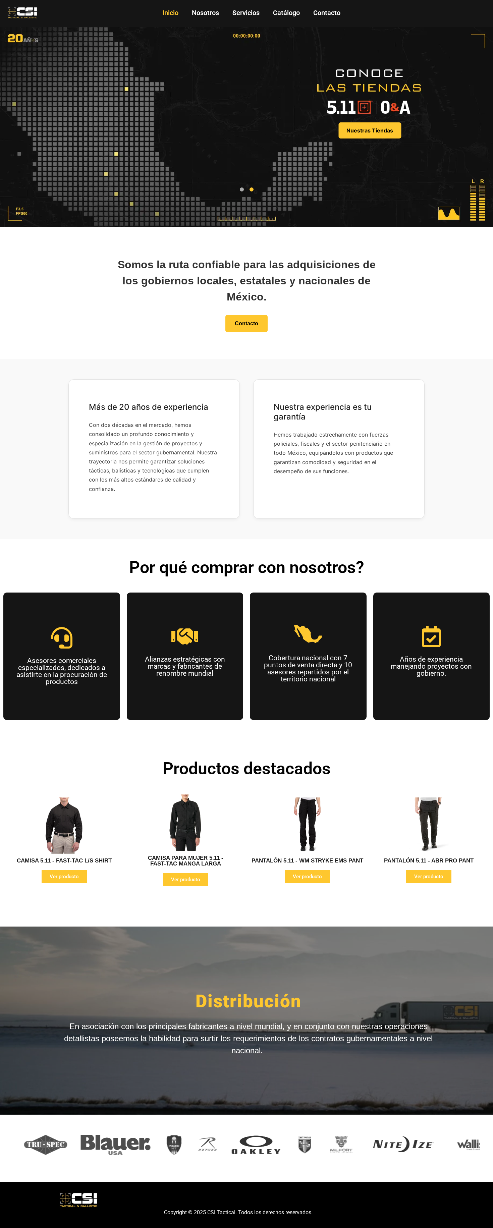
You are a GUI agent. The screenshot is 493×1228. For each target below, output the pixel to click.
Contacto (326, 13)
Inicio (170, 13)
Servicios (246, 13)
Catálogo (286, 13)
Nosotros (205, 13)
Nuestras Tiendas (369, 130)
